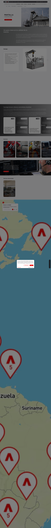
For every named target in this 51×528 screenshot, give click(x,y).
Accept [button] (31, 265)
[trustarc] (32, 267)
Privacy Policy (19, 267)
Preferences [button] (26, 265)
